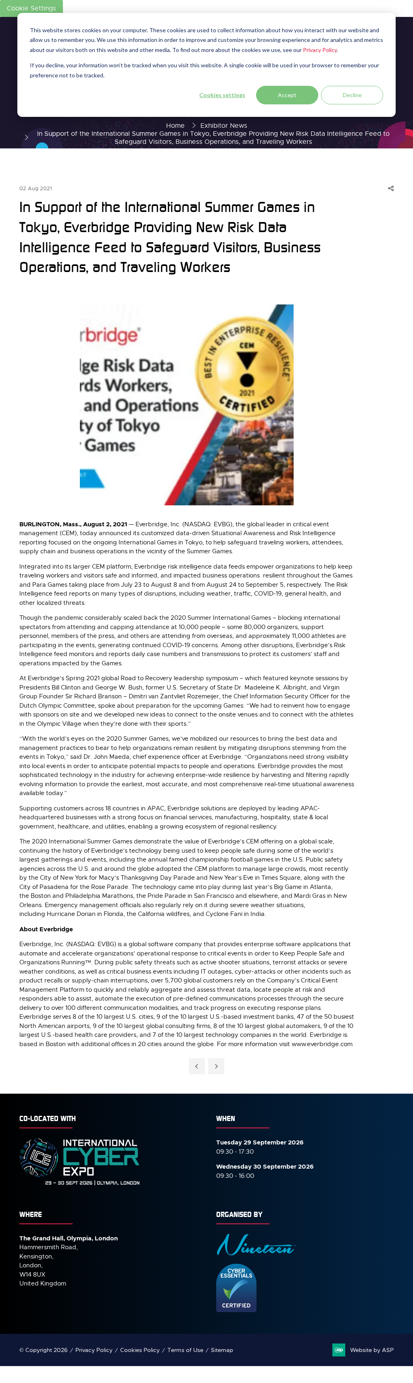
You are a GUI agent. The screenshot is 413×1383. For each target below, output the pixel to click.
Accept (287, 94)
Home (175, 126)
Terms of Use (185, 1350)
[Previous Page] (197, 1066)
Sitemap (222, 1350)
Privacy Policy (320, 49)
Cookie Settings (31, 8)
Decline (352, 94)
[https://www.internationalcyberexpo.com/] (79, 1184)
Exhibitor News (223, 126)
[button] (391, 188)
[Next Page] (216, 1066)
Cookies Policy (140, 1350)
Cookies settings (222, 94)
